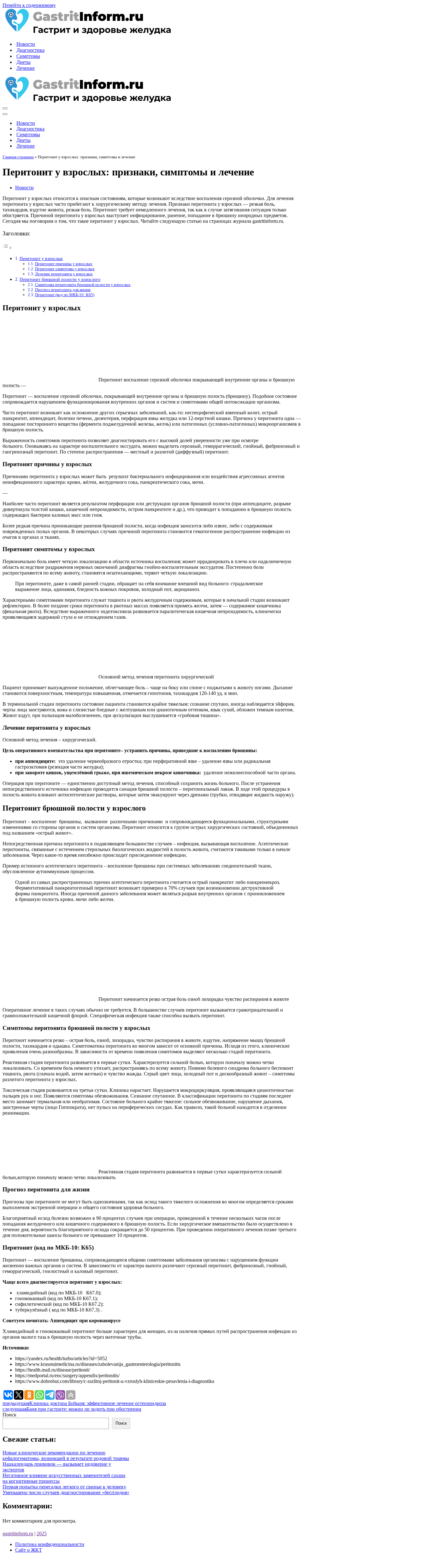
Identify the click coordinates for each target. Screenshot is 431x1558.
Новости (25, 44)
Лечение (25, 68)
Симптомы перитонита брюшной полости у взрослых (83, 284)
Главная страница (18, 157)
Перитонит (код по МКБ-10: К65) (64, 294)
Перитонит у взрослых (41, 258)
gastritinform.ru (18, 1533)
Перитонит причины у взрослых (63, 263)
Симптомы (28, 56)
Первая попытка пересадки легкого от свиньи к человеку (64, 1486)
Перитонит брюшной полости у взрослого (60, 279)
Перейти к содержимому (29, 5)
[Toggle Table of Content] (7, 247)
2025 (42, 1533)
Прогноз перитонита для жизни (63, 289)
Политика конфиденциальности (49, 1544)
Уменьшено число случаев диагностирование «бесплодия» (66, 1492)
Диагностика (30, 50)
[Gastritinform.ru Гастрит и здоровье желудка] (87, 33)
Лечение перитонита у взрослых (64, 273)
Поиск (9, 1414)
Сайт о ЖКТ (28, 1550)
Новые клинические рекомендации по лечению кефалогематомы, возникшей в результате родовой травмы (66, 1455)
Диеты (23, 62)
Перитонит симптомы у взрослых (65, 268)
